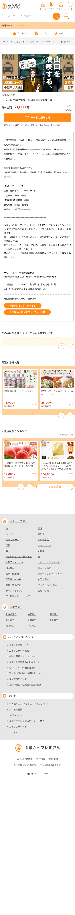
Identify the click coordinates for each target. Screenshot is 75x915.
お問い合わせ (15, 715)
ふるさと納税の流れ (19, 650)
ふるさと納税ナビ (18, 726)
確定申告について (18, 679)
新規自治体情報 (25, 759)
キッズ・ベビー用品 (48, 585)
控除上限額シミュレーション (23, 656)
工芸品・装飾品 (13, 579)
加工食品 (10, 568)
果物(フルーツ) (13, 539)
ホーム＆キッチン (14, 590)
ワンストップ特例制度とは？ (23, 667)
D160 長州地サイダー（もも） (19, 391)
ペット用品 (43, 539)
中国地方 (32, 626)
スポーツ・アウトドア (49, 562)
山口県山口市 (8, 95)
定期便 (41, 551)
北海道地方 (11, 614)
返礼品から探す (18, 41)
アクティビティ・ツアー (50, 573)
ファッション (44, 545)
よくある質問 (15, 709)
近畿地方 (32, 620)
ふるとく (13, 732)
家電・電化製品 (13, 585)
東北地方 (10, 620)
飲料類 (41, 534)
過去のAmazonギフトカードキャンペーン (29, 704)
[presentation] (61, 346)
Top (3, 41)
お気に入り (69, 109)
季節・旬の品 (44, 568)
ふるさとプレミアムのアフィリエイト (27, 721)
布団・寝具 (43, 579)
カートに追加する (40, 117)
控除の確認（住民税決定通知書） (25, 684)
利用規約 (53, 759)
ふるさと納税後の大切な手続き (24, 662)
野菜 (8, 545)
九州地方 (54, 620)
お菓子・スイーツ (14, 562)
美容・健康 (43, 590)
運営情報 (40, 759)
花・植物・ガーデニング (18, 596)
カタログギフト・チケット (42, 41)
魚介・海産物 (12, 573)
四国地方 (54, 614)
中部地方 (32, 614)
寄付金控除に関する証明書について (26, 673)
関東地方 (10, 626)
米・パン (10, 534)
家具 (40, 528)
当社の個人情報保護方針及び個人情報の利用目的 (37, 765)
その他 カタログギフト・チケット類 (27, 312)
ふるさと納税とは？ (19, 645)
